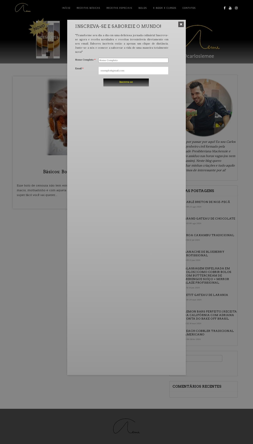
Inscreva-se (126, 81)
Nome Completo (85, 59)
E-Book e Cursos (164, 7)
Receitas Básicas (88, 7)
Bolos (143, 7)
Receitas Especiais (119, 7)
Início (66, 7)
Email (79, 68)
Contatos (189, 7)
